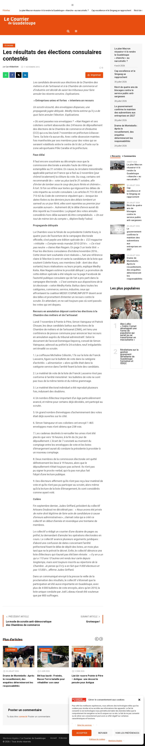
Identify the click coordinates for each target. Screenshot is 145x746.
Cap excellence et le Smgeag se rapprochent (96, 10)
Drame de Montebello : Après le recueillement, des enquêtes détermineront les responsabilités (126, 133)
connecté (23, 713)
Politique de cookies (97, 739)
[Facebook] (12, 75)
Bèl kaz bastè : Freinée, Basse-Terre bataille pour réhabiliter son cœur (16, 679)
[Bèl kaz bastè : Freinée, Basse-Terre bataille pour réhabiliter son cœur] (18, 656)
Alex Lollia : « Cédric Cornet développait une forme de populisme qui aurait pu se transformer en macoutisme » (128, 332)
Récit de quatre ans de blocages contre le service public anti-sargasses (126, 91)
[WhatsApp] (5, 75)
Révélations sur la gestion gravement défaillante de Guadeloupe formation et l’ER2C (129, 356)
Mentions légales (115, 740)
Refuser (102, 733)
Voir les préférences (127, 733)
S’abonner (63, 734)
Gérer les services (84, 725)
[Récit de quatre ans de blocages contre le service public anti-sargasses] (117, 206)
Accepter (81, 733)
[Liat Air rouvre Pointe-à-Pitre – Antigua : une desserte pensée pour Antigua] (53, 656)
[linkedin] (25, 75)
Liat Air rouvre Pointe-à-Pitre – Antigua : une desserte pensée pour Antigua (53, 679)
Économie (9, 45)
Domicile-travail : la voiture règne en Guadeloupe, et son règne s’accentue (87, 679)
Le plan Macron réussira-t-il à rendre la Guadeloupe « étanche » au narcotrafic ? (38, 10)
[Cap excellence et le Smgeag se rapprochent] (117, 188)
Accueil (53, 734)
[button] (139, 699)
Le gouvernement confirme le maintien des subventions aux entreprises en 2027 (125, 111)
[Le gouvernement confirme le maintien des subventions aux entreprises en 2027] (117, 229)
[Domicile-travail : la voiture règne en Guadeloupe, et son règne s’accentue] (87, 656)
